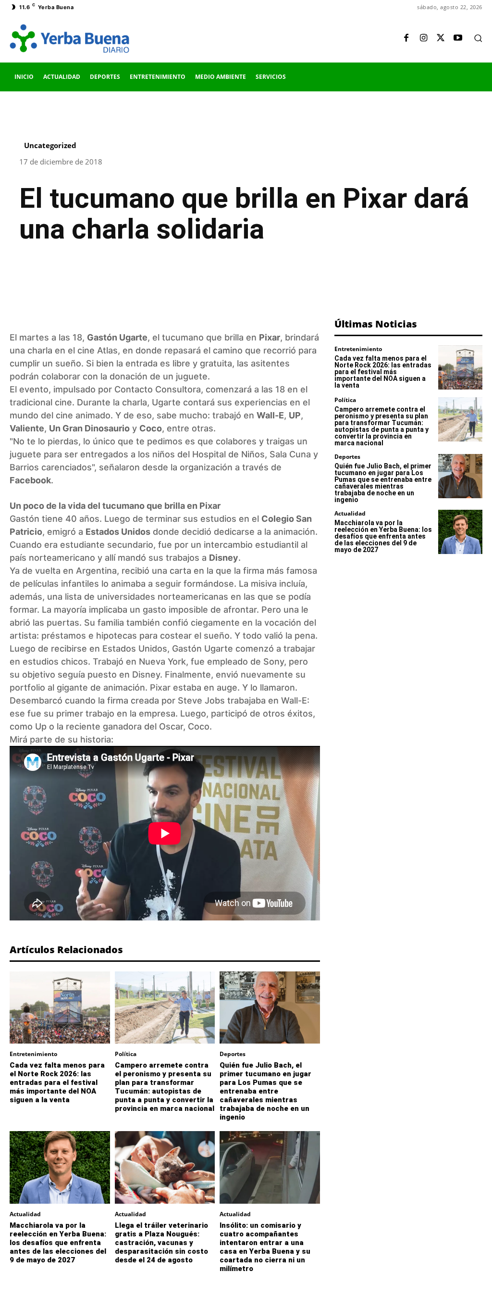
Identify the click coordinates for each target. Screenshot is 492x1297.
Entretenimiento (33, 1054)
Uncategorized (50, 145)
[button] (478, 38)
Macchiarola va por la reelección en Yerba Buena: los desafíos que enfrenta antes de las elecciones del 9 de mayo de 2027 (58, 1242)
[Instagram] (423, 38)
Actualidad (25, 1214)
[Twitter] (440, 38)
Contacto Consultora (157, 389)
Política (125, 1054)
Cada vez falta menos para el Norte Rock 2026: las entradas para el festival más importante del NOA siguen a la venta (57, 1082)
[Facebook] (406, 38)
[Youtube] (458, 38)
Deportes (233, 1054)
